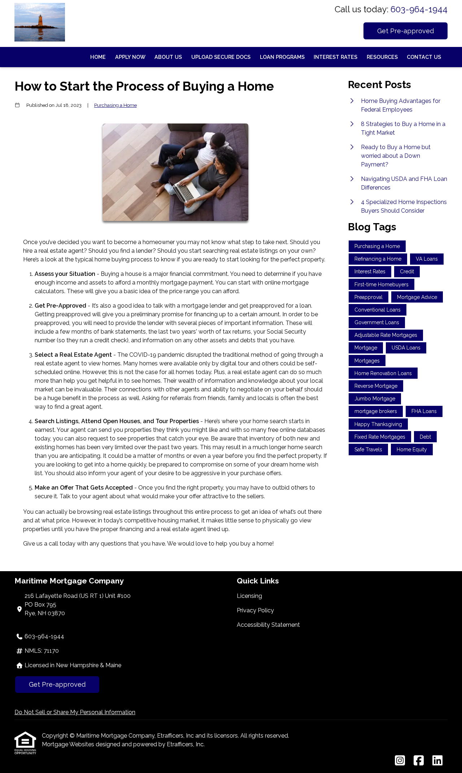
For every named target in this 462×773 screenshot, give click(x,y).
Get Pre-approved (405, 31)
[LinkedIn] (437, 761)
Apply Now (130, 57)
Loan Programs (282, 57)
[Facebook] (418, 761)
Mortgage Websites (69, 744)
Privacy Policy (255, 610)
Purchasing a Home (115, 105)
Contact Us (424, 57)
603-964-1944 (419, 9)
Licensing (249, 595)
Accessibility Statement (268, 624)
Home (98, 57)
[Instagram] (400, 761)
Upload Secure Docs (220, 57)
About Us (168, 57)
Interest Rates (335, 57)
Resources (382, 57)
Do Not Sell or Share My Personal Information (74, 712)
